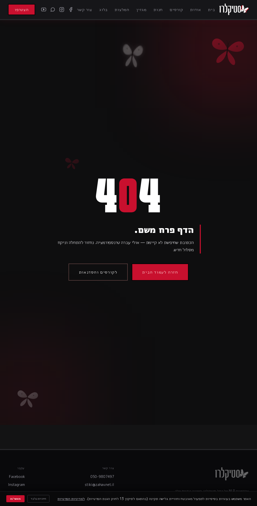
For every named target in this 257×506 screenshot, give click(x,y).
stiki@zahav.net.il (99, 484)
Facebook (17, 476)
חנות (158, 9)
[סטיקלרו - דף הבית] (234, 10)
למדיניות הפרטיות (71, 498)
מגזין (141, 9)
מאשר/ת (15, 498)
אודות (195, 9)
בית (211, 9)
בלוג (103, 9)
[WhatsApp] (52, 9)
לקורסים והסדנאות (98, 272)
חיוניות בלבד (38, 498)
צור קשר (84, 9)
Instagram (16, 484)
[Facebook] (70, 9)
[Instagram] (61, 9)
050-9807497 (102, 476)
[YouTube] (43, 9)
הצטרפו (22, 9)
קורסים (176, 9)
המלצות (122, 9)
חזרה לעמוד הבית (160, 272)
